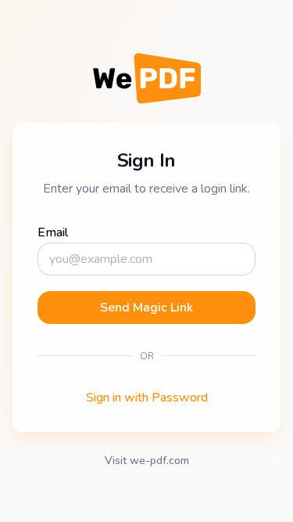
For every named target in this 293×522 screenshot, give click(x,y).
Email (53, 232)
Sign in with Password (147, 397)
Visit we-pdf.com (147, 460)
